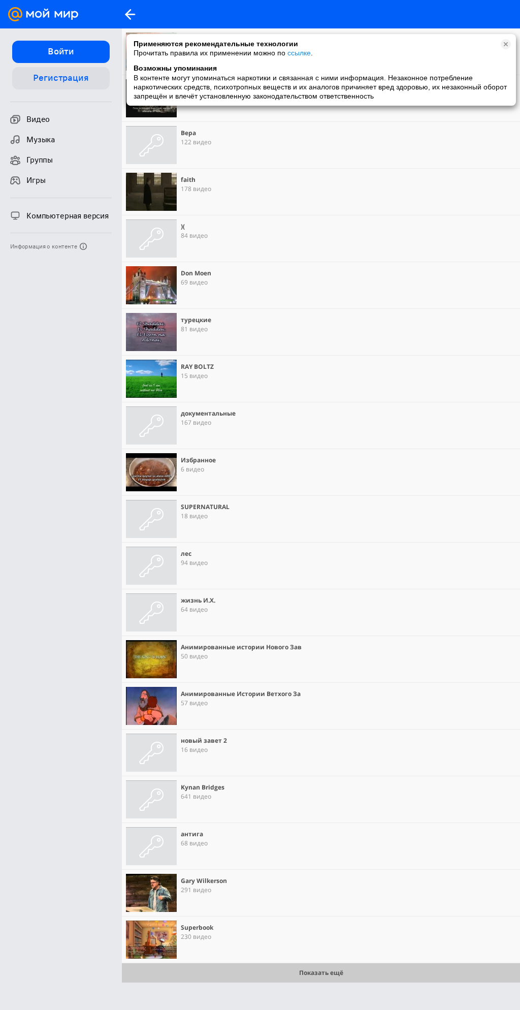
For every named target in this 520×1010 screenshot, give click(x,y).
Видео (38, 119)
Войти (61, 51)
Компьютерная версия (67, 215)
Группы (39, 160)
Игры (35, 180)
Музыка (40, 139)
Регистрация (60, 78)
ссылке (299, 53)
